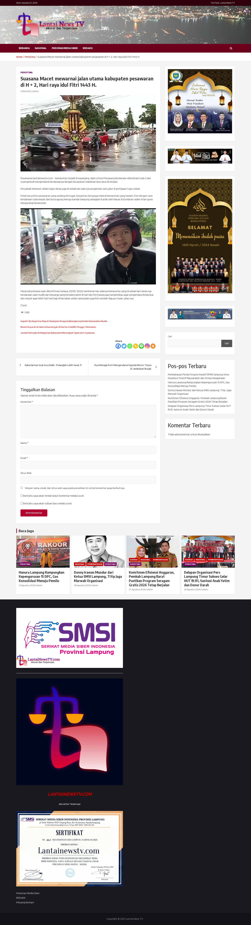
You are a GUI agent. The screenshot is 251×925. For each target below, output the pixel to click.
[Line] (141, 346)
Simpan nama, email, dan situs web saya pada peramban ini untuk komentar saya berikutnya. (75, 488)
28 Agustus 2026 (82, 585)
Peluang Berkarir (25, 902)
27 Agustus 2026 (137, 589)
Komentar (26, 401)
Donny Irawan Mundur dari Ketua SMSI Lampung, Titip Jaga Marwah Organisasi (98, 576)
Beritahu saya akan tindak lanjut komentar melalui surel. (53, 495)
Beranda (24, 48)
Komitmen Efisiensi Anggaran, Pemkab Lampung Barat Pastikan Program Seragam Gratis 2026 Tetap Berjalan (152, 578)
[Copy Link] (135, 346)
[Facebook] (118, 346)
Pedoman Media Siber (65, 48)
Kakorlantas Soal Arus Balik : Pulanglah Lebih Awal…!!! (53, 365)
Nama (24, 443)
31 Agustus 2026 (27, 585)
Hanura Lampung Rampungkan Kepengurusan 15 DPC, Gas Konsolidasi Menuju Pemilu (41, 576)
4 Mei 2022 (25, 91)
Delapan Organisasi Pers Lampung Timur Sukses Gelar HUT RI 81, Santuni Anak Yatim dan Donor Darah (207, 578)
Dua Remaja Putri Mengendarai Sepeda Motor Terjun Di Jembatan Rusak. (123, 367)
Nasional (41, 48)
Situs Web (26, 473)
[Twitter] (124, 346)
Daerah (134, 559)
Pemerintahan (94, 564)
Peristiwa (26, 72)
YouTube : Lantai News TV (223, 3)
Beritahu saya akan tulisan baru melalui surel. (47, 503)
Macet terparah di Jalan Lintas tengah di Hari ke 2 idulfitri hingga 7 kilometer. (58, 327)
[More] (153, 346)
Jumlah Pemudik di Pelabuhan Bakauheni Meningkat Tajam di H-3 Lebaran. (57, 332)
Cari (170, 336)
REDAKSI (88, 48)
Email (24, 458)
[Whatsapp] (129, 346)
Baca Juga (26, 531)
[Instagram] (147, 346)
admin (35, 91)
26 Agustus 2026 (192, 589)
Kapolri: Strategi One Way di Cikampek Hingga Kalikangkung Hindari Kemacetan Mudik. (64, 321)
